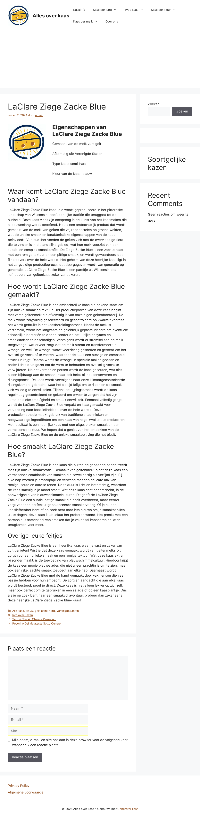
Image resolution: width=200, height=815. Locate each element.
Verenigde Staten (67, 610)
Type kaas (131, 10)
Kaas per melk (83, 21)
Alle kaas (18, 610)
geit (37, 610)
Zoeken (154, 104)
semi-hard (48, 610)
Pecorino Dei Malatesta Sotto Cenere (36, 623)
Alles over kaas (51, 16)
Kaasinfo (79, 10)
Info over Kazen (22, 615)
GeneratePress (127, 809)
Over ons (111, 21)
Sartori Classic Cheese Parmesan (34, 619)
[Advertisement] (100, 60)
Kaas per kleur (161, 10)
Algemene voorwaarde (25, 792)
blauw (29, 610)
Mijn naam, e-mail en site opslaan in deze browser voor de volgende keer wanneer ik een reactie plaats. (70, 742)
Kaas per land (102, 10)
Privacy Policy (18, 786)
